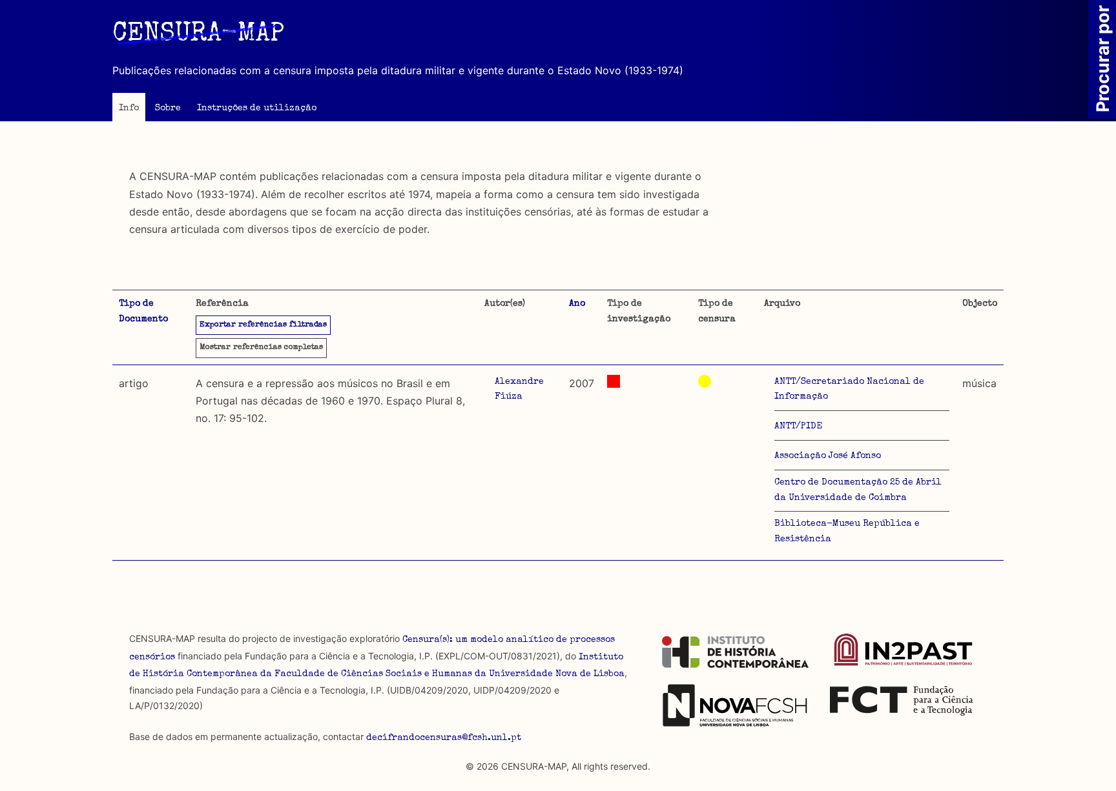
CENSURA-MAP (198, 35)
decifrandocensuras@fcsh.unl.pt (443, 738)
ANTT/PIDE (798, 426)
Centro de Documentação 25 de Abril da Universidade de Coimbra (858, 490)
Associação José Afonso (827, 456)
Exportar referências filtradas (263, 325)
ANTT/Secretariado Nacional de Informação (849, 389)
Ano (577, 303)
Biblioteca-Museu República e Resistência (847, 531)
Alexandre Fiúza (519, 389)
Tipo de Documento (143, 311)
